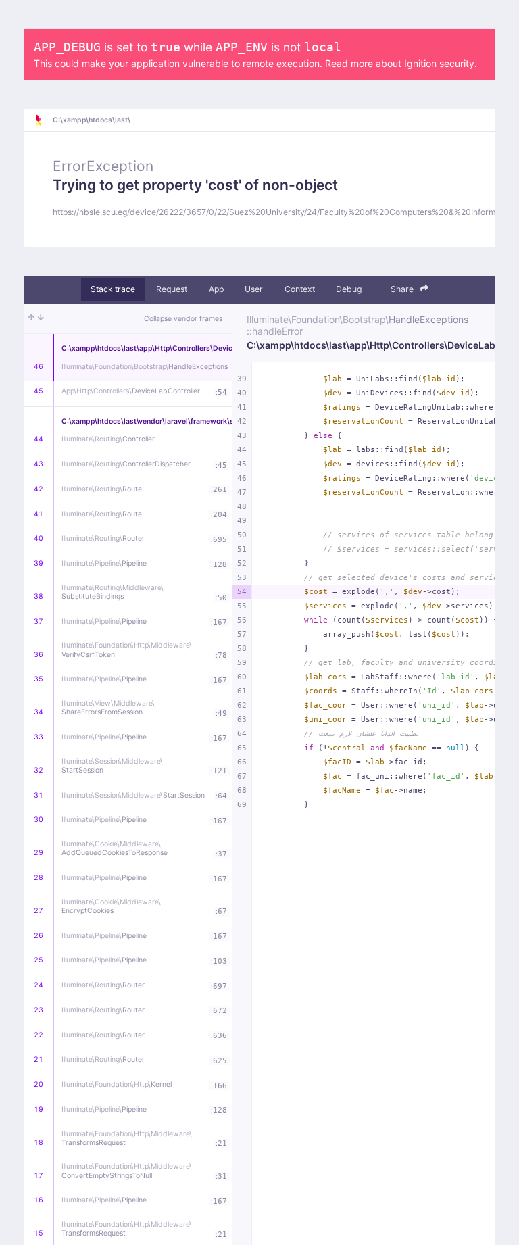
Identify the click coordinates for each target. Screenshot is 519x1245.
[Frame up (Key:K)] (31, 319)
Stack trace (113, 289)
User (254, 289)
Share (403, 289)
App (216, 289)
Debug (349, 289)
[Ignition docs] (43, 120)
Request (171, 289)
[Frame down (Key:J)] (41, 319)
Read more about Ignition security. (401, 63)
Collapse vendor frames (183, 318)
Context (300, 289)
